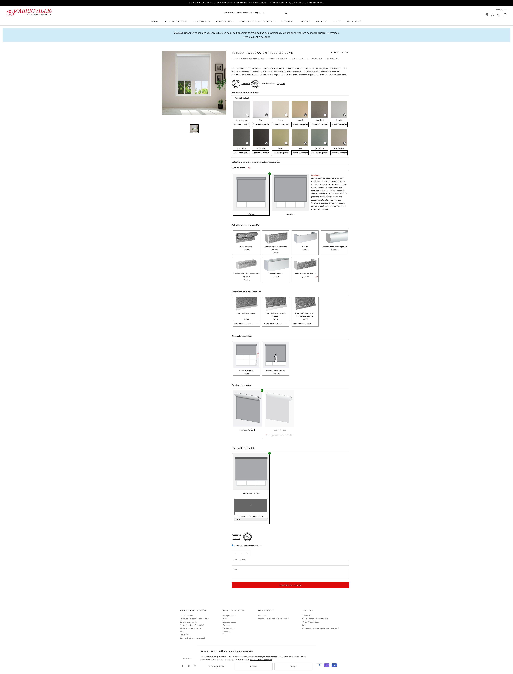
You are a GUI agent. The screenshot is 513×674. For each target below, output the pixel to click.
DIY (303, 625)
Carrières (226, 625)
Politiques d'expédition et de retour (194, 619)
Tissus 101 (184, 635)
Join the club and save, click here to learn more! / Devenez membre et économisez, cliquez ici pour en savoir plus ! (256, 3)
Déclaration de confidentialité (192, 625)
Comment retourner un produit (192, 638)
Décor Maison (201, 22)
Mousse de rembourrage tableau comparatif (320, 628)
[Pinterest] (195, 665)
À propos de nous (230, 615)
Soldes (337, 22)
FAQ (181, 631)
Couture (305, 22)
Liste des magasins (230, 622)
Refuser (253, 666)
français (186, 658)
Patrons (321, 22)
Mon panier (263, 615)
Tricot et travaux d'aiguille (257, 22)
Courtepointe (225, 22)
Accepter (293, 666)
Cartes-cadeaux (229, 628)
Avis (224, 619)
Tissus (154, 22)
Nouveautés (354, 22)
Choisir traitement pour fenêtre (315, 619)
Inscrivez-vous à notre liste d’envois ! (273, 619)
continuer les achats (340, 52)
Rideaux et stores (175, 22)
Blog (224, 635)
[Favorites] (498, 15)
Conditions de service (188, 622)
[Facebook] (183, 665)
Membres (226, 631)
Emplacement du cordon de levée (251, 516)
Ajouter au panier (290, 585)
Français (500, 10)
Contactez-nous (186, 615)
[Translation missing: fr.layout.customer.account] (492, 14)
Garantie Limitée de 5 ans (248, 545)
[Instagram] (189, 665)
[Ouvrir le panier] (505, 14)
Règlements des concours (190, 628)
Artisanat (287, 22)
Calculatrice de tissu (310, 622)
